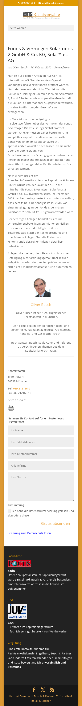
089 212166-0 (28, 3)
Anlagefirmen (62, 67)
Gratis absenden (55, 523)
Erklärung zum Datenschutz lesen (29, 533)
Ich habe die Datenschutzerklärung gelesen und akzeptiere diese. (41, 513)
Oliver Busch (20, 67)
